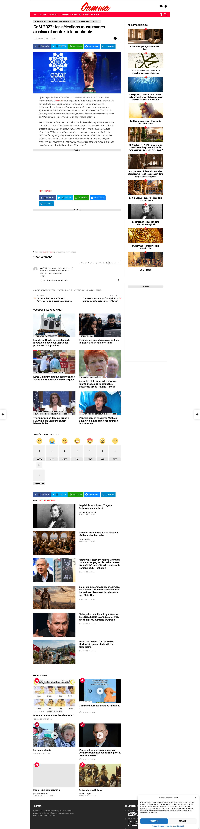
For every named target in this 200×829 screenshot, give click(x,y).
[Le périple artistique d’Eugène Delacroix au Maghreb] (54, 516)
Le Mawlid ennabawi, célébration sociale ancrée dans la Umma (145, 71)
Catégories (53, 15)
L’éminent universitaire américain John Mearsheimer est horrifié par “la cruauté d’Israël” (100, 753)
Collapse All (96, 263)
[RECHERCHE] (165, 14)
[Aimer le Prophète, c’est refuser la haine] (145, 36)
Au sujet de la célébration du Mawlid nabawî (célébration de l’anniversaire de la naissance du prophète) (145, 97)
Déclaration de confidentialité (175, 826)
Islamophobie (75, 290)
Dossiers (65, 15)
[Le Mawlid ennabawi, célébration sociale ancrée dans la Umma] (145, 60)
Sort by (105, 263)
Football (62, 290)
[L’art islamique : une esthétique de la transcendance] (145, 187)
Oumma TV (76, 15)
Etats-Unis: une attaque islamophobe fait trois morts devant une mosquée (54, 378)
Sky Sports (58, 100)
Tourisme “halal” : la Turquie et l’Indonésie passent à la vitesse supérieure (96, 644)
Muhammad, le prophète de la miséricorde (145, 247)
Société (67, 414)
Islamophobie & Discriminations (48, 414)
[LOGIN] (165, 6)
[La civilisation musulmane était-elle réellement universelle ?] (54, 543)
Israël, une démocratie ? (46, 790)
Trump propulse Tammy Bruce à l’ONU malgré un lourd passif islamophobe (51, 421)
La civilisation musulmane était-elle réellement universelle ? (98, 534)
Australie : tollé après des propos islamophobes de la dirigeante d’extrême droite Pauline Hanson (97, 384)
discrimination (49, 290)
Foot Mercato (45, 190)
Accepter (154, 821)
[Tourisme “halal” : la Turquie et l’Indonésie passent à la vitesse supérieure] (54, 652)
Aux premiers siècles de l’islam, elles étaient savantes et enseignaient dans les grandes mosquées (145, 174)
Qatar (98, 290)
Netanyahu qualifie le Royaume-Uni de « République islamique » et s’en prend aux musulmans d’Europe (99, 617)
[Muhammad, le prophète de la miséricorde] (145, 235)
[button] (195, 798)
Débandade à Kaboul (90, 790)
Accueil (42, 15)
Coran (86, 15)
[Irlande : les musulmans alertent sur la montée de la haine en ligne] (100, 325)
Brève (37, 290)
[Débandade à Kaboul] (100, 775)
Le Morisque (145, 270)
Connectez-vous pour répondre (57, 280)
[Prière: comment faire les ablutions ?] (54, 696)
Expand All (85, 263)
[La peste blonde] (54, 735)
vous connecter (48, 252)
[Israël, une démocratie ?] (54, 775)
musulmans (88, 290)
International (40, 336)
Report (119, 280)
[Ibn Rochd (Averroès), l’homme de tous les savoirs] (145, 110)
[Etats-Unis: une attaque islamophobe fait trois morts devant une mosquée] (54, 362)
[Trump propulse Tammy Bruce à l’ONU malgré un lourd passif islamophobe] (54, 403)
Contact (95, 15)
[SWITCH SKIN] (161, 14)
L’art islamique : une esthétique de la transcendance (145, 199)
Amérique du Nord (41, 373)
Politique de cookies (158, 826)
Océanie (98, 377)
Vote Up (41, 280)
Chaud (36, 680)
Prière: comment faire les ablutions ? (54, 715)
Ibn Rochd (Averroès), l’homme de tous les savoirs (145, 122)
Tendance (36, 724)
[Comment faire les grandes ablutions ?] (100, 691)
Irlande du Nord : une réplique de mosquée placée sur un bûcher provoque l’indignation (51, 343)
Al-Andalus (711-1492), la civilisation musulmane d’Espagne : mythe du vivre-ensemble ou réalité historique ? (146, 147)
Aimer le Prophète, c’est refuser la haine (145, 47)
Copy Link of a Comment (72, 268)
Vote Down (44, 280)
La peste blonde (42, 750)
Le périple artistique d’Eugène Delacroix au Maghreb (95, 506)
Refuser (182, 821)
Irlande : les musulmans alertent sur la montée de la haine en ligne (99, 341)
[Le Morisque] (145, 259)
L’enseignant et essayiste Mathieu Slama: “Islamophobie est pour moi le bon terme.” (99, 421)
